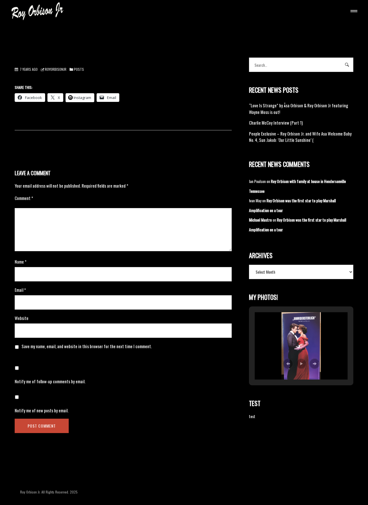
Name (20, 261)
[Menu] (352, 11)
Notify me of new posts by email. (41, 410)
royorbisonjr (55, 69)
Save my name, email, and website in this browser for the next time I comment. (87, 346)
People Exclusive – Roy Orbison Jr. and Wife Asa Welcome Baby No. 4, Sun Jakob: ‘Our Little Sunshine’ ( (300, 136)
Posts (79, 69)
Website (21, 318)
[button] (288, 364)
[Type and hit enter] (347, 65)
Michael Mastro (260, 220)
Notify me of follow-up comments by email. (50, 381)
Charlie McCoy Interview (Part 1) (276, 122)
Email (20, 290)
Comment (24, 198)
